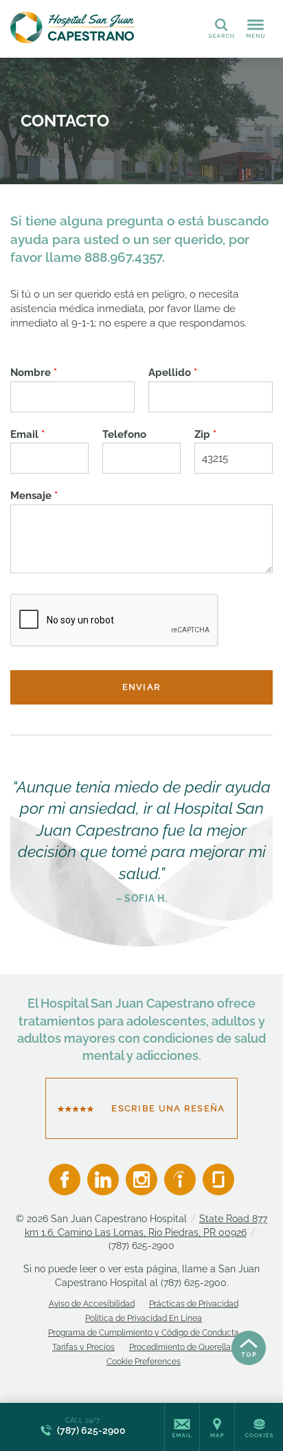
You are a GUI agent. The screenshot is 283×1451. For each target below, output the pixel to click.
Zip (205, 434)
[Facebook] (64, 1179)
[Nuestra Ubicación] (217, 1427)
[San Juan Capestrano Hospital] (72, 27)
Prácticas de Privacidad (193, 1304)
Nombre (33, 372)
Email (27, 434)
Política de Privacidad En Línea (143, 1318)
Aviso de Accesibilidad (92, 1304)
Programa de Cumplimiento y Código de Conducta (143, 1333)
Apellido (172, 372)
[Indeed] (180, 1179)
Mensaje (34, 495)
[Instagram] (141, 1179)
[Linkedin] (103, 1179)
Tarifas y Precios (83, 1347)
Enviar (141, 687)
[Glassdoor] (218, 1179)
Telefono (124, 434)
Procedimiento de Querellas (182, 1347)
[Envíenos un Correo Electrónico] (182, 1427)
